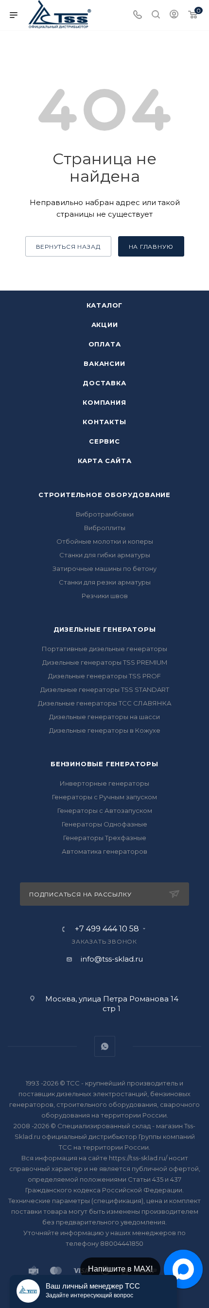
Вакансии (104, 363)
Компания (104, 402)
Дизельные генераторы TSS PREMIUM (104, 662)
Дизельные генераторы (104, 629)
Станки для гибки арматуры (104, 555)
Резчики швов (105, 596)
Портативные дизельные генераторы (104, 649)
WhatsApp (104, 1046)
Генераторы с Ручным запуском (104, 797)
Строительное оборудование (104, 495)
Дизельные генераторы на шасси (104, 717)
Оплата (104, 344)
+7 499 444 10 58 (107, 929)
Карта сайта (105, 461)
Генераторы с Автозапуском (104, 810)
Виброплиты (104, 528)
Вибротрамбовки (105, 514)
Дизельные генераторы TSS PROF (104, 676)
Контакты (104, 422)
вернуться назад (68, 246)
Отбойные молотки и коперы (104, 541)
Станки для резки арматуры (105, 582)
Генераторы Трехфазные (104, 838)
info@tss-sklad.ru (112, 959)
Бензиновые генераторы (104, 764)
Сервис (104, 441)
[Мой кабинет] (174, 15)
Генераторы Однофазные (104, 824)
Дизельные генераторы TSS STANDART (104, 689)
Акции (104, 324)
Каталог (105, 305)
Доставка (104, 383)
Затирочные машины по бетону (104, 568)
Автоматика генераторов (104, 851)
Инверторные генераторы (104, 783)
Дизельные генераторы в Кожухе (104, 730)
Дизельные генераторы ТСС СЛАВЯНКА (105, 703)
